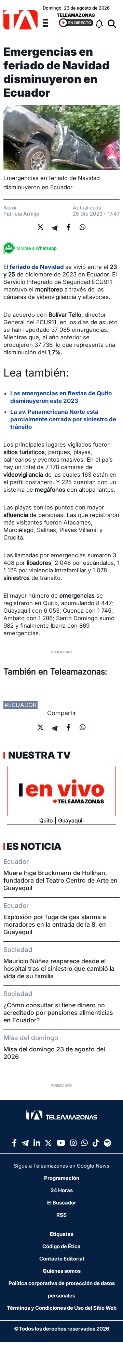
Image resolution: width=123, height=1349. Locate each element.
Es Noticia (34, 846)
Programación (61, 1178)
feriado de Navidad (36, 266)
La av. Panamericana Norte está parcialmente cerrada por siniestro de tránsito (63, 419)
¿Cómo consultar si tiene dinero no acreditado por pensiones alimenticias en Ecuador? (58, 1012)
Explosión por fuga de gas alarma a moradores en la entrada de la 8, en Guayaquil (54, 924)
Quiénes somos (62, 1271)
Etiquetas (61, 1234)
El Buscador (61, 1202)
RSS (61, 1215)
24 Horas (62, 1190)
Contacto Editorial (61, 1258)
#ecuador (20, 704)
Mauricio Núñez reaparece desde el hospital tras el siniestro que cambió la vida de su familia (58, 968)
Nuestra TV (38, 755)
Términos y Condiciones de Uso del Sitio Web (62, 1308)
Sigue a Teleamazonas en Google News (61, 1165)
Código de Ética (61, 1246)
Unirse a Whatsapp (37, 248)
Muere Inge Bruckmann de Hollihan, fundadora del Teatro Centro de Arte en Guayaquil (60, 880)
